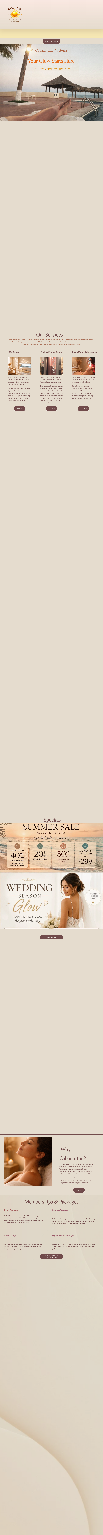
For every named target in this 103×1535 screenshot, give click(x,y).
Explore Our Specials (51, 41)
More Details (51, 937)
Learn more (19, 408)
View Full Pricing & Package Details (51, 1256)
